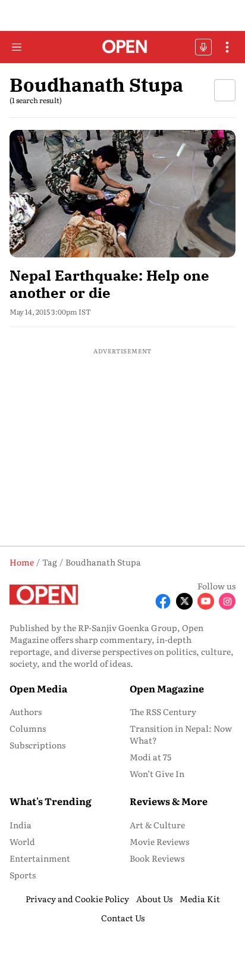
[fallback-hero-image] (122, 193)
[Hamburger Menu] (17, 47)
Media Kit (200, 899)
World (22, 841)
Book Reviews (157, 858)
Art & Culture (157, 825)
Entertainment (40, 858)
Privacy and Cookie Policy (77, 899)
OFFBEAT (203, 47)
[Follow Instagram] (227, 601)
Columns (28, 728)
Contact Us (123, 918)
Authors (26, 711)
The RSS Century (163, 711)
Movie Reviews (159, 841)
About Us (154, 899)
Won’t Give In (157, 773)
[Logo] (123, 47)
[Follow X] (184, 601)
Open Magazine (167, 688)
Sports (23, 875)
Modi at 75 (150, 757)
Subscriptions (37, 745)
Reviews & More (169, 801)
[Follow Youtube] (205, 601)
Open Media (38, 688)
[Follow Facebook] (163, 601)
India (21, 825)
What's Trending (51, 801)
